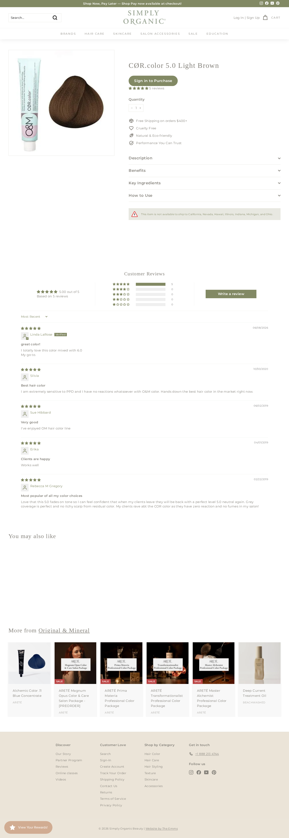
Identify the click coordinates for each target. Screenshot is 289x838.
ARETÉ (17, 702)
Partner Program (69, 760)
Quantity (136, 99)
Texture (150, 773)
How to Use (141, 195)
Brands (68, 33)
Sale (193, 33)
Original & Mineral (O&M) (29, 608)
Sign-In (105, 760)
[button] (139, 88)
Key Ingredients (145, 183)
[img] (31, 328)
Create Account (112, 766)
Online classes (67, 773)
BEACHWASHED (254, 702)
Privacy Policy (111, 805)
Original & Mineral (64, 630)
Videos (61, 779)
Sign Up (253, 18)
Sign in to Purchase (153, 81)
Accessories (153, 786)
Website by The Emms (162, 828)
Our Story (63, 754)
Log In (239, 18)
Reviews (62, 766)
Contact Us (108, 786)
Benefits (137, 170)
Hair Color (152, 754)
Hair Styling (153, 766)
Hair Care (95, 33)
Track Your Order (113, 773)
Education (217, 33)
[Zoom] (61, 103)
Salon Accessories (160, 33)
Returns (106, 792)
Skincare (122, 33)
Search (105, 754)
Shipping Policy (112, 779)
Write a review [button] (231, 294)
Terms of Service (113, 799)
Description (140, 158)
